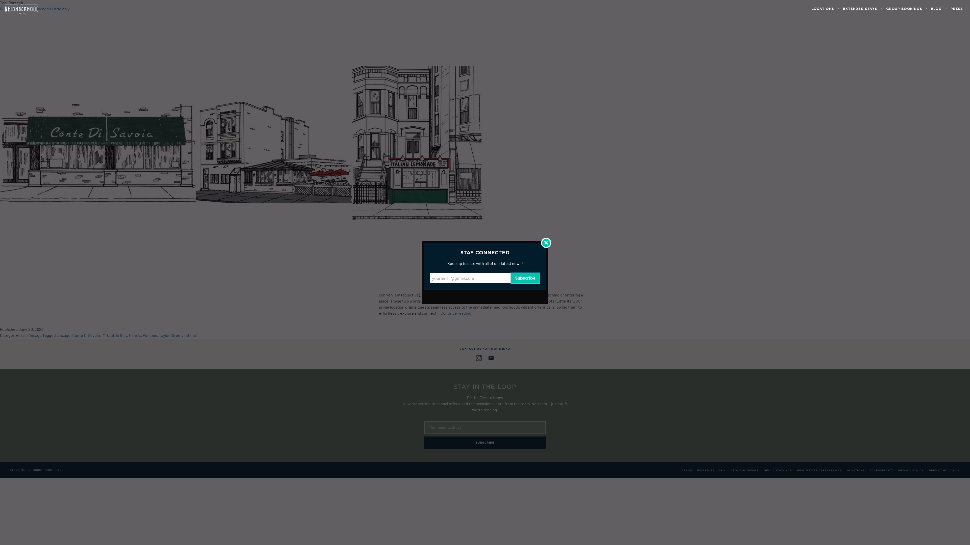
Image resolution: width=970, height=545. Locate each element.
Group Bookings (904, 9)
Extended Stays (860, 9)
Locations (823, 9)
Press (957, 9)
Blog (936, 9)
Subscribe (525, 278)
